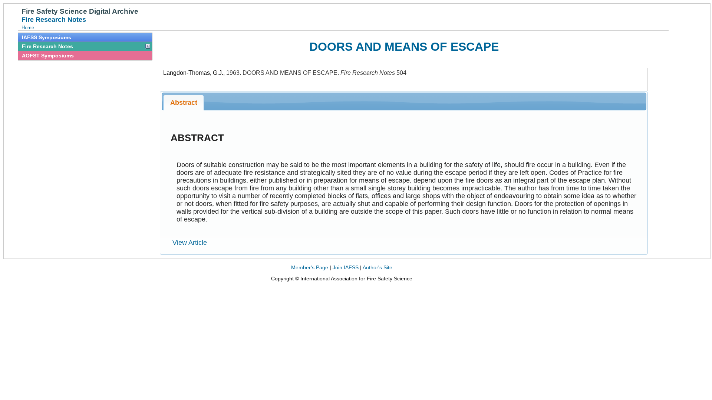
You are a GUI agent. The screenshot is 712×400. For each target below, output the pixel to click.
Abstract (183, 102)
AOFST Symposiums (48, 56)
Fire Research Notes (47, 46)
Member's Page (309, 267)
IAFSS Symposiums (46, 37)
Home (28, 27)
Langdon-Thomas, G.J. (193, 73)
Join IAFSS (346, 267)
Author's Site (377, 267)
